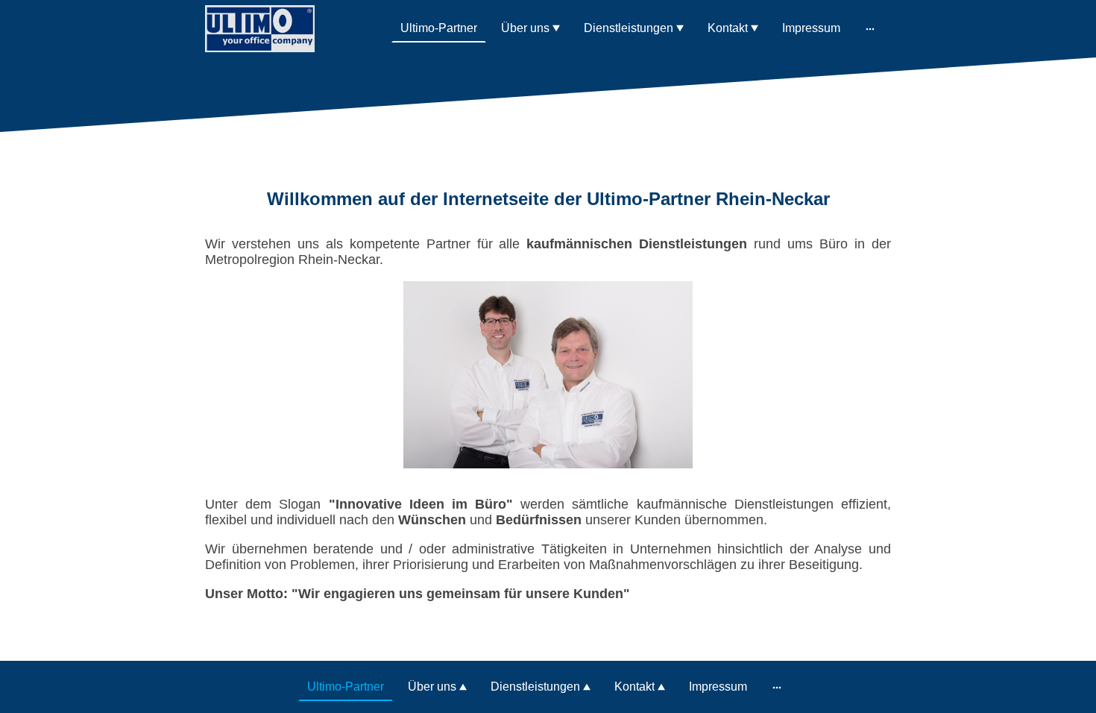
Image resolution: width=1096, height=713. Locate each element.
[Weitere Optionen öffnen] (870, 28)
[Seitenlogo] (260, 28)
